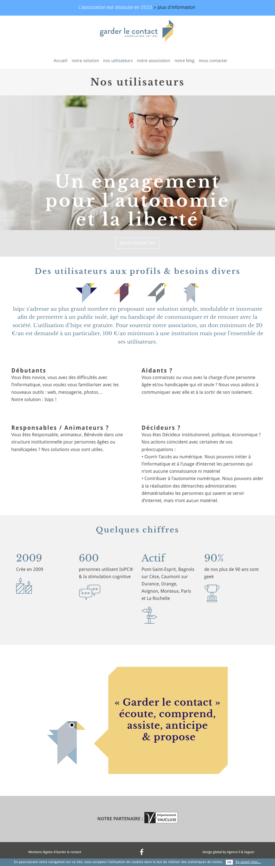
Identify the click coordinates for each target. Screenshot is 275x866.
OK (229, 862)
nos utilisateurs (118, 60)
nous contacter (213, 60)
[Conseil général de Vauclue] (161, 819)
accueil (60, 60)
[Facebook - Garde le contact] (141, 852)
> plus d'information (174, 7)
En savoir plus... (248, 862)
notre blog (184, 60)
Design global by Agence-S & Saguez (228, 852)
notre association (153, 60)
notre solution (85, 60)
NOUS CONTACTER (137, 243)
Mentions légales (40, 852)
